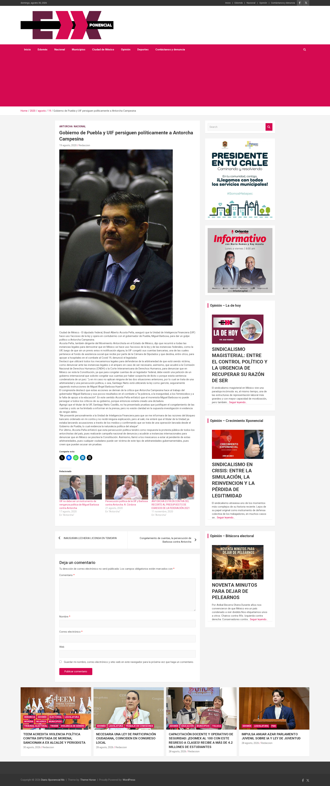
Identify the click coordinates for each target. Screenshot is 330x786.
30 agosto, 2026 (32, 747)
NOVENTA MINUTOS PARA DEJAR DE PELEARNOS (234, 591)
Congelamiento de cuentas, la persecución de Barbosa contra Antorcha (165, 540)
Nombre (64, 616)
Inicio (228, 3)
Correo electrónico (70, 631)
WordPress (129, 779)
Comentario (67, 575)
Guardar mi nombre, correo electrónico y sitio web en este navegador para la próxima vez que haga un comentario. (129, 662)
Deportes (142, 49)
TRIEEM (54, 726)
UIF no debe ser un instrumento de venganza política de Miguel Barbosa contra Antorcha (79, 504)
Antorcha (66, 126)
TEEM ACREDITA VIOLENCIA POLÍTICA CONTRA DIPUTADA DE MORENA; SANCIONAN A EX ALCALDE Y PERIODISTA (54, 738)
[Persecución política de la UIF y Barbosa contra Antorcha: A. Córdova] (126, 487)
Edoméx (239, 3)
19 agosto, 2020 (68, 145)
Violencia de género (72, 726)
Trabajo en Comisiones (139, 726)
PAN (273, 726)
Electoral (56, 717)
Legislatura (72, 717)
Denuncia (29, 717)
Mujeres (41, 721)
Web (61, 646)
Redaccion (84, 145)
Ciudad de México (103, 49)
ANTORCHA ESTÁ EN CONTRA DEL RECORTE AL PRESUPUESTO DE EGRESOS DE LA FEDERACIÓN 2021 (171, 504)
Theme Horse (88, 779)
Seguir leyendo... (238, 402)
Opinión (263, 3)
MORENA (28, 721)
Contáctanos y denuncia (283, 3)
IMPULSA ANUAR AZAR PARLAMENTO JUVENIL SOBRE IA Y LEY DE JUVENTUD (271, 736)
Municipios (78, 49)
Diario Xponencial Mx (52, 779)
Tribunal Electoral (35, 726)
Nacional (251, 3)
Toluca (216, 726)
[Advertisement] (160, 81)
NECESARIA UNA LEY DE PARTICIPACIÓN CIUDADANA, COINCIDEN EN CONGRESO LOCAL (126, 738)
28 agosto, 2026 (104, 747)
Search (269, 127)
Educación (187, 726)
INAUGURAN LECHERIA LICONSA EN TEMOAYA (90, 538)
